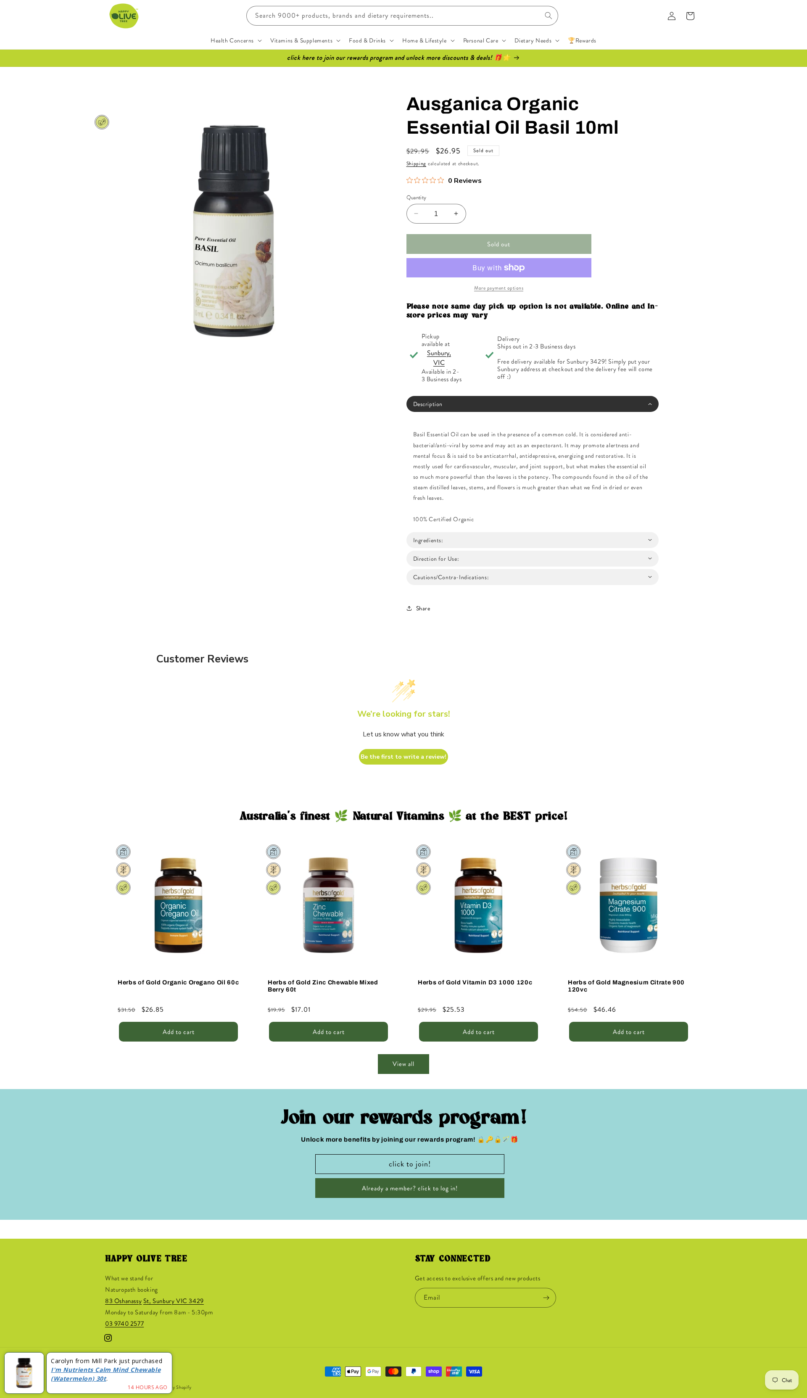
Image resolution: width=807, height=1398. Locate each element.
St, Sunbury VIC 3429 (173, 1301)
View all (403, 1064)
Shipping (416, 163)
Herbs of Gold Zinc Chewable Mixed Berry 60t (323, 986)
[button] (235, 40)
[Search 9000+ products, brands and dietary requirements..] (548, 15)
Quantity (416, 197)
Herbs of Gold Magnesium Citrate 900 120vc (626, 986)
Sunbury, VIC (439, 357)
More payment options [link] (498, 288)
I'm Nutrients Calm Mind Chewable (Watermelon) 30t (106, 1374)
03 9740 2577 (124, 1324)
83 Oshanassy (123, 1301)
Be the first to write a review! (403, 757)
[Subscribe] (546, 1298)
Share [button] (423, 608)
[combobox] (402, 15)
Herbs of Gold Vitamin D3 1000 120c (475, 982)
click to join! (410, 1163)
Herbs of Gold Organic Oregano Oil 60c (178, 982)
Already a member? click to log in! (410, 1188)
